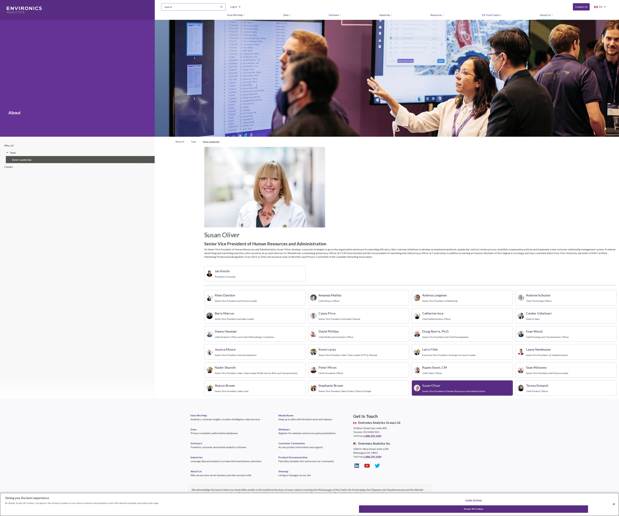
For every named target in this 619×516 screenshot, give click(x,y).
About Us (179, 141)
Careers (8, 166)
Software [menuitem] (335, 14)
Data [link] (194, 429)
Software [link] (196, 443)
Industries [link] (197, 457)
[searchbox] (193, 6)
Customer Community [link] (291, 443)
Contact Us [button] (581, 6)
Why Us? (9, 145)
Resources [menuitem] (437, 14)
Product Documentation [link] (293, 457)
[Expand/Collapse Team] (6, 152)
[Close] (613, 504)
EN (602, 7)
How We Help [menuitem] (236, 14)
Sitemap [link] (283, 471)
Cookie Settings (473, 500)
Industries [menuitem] (386, 14)
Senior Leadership (21, 159)
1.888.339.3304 (372, 435)
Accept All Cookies (473, 509)
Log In (235, 7)
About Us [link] (196, 471)
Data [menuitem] (287, 14)
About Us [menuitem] (546, 14)
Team (13, 152)
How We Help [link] (199, 415)
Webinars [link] (284, 429)
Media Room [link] (286, 415)
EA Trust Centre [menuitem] (492, 14)
